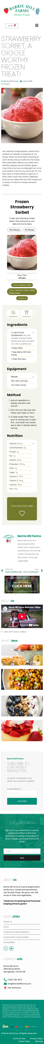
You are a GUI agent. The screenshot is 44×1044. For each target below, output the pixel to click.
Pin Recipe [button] (29, 230)
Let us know (16, 506)
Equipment (26, 316)
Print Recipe (14, 230)
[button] (37, 25)
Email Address (14, 789)
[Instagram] (6, 948)
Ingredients (13, 316)
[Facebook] (11, 948)
